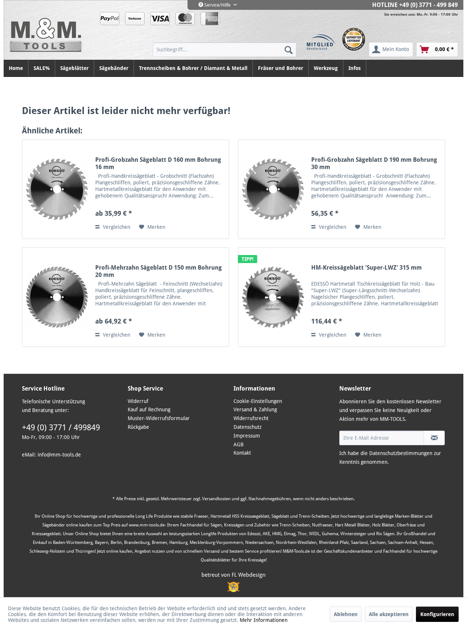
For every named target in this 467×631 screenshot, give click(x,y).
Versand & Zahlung (255, 409)
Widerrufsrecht (251, 418)
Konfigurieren (437, 614)
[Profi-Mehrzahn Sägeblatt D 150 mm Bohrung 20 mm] (57, 297)
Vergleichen (115, 227)
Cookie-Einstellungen (258, 401)
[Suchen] (288, 49)
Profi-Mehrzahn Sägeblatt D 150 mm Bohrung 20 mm (158, 271)
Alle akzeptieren (389, 614)
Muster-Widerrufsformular (159, 418)
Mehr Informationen (263, 620)
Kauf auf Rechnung (149, 409)
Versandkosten (216, 498)
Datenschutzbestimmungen (400, 453)
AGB (239, 444)
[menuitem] (224, 49)
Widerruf (138, 401)
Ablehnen (346, 614)
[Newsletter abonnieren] (434, 438)
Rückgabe (138, 427)
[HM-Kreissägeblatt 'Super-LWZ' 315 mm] (273, 297)
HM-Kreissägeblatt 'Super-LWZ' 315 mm (366, 267)
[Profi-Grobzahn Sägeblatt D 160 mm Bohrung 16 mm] (57, 189)
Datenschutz (248, 427)
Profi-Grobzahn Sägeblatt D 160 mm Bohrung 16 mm (158, 163)
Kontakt (242, 453)
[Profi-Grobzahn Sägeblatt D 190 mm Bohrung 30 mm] (273, 189)
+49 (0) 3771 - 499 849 (428, 4)
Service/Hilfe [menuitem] (217, 5)
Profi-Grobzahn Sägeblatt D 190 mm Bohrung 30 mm (374, 163)
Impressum (247, 436)
